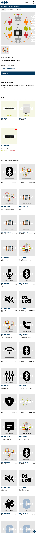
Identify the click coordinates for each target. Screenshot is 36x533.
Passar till (11, 9)
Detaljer (8, 9)
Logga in (26, 2)
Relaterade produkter (18, 9)
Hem (2, 6)
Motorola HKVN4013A (17, 6)
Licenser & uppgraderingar (10, 6)
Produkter (4, 6)
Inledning (3, 9)
